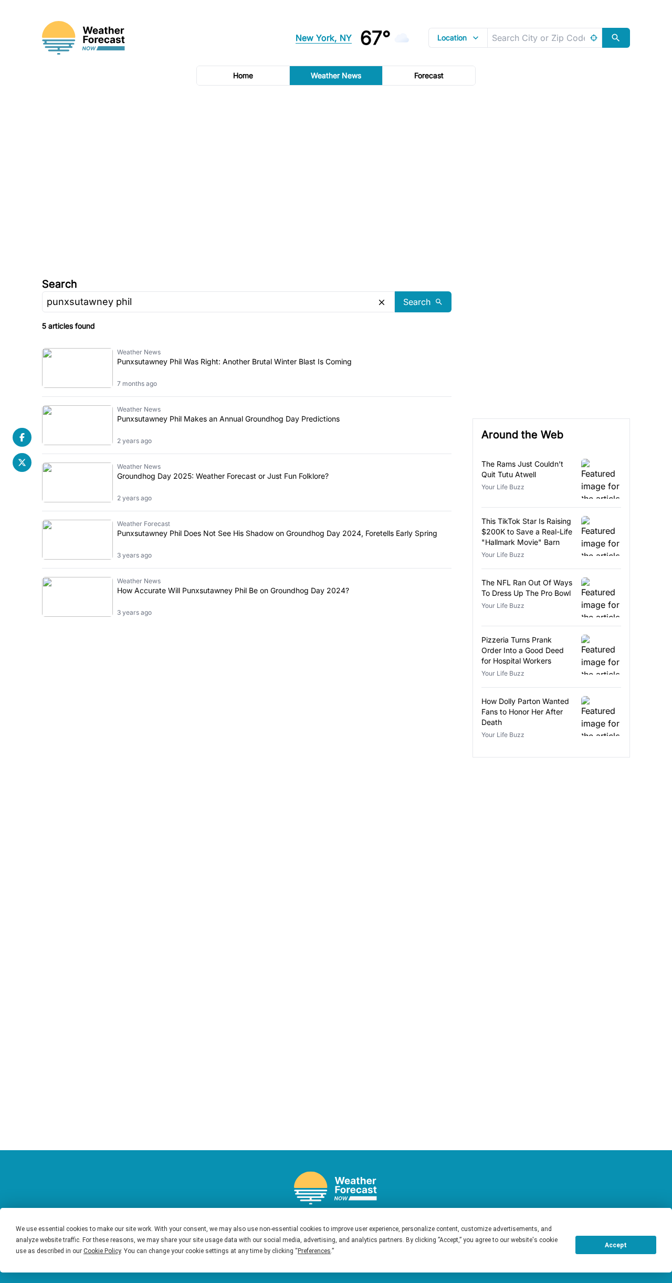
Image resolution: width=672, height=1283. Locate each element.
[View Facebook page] (22, 437)
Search (59, 284)
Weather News (336, 75)
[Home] (336, 1188)
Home (243, 75)
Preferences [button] (314, 1251)
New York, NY (324, 38)
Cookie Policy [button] (102, 1251)
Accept (616, 1245)
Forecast (429, 75)
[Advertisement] (336, 180)
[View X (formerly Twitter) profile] (22, 462)
